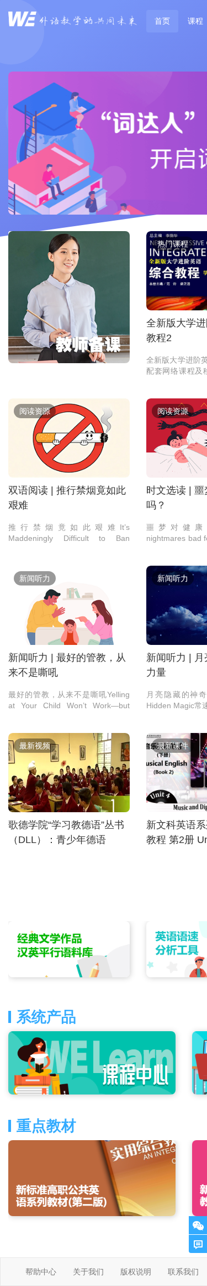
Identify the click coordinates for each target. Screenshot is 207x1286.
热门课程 (172, 243)
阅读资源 (34, 411)
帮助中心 (40, 1271)
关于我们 (88, 1271)
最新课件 (172, 745)
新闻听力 (34, 578)
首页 (162, 21)
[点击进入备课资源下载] (69, 297)
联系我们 (183, 1271)
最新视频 (34, 745)
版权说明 (135, 1271)
